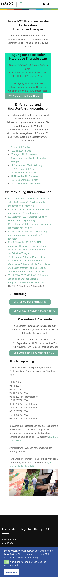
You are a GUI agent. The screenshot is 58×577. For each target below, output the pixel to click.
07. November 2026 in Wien (24, 176)
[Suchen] (48, 4)
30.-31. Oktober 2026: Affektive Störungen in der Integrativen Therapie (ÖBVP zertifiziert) (28, 235)
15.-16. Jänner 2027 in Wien (24, 180)
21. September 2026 (18, 209)
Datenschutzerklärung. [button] (27, 557)
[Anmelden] (44, 4)
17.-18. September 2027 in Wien (26, 183)
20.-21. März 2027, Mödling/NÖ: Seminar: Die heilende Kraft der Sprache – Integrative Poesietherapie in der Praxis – (28, 279)
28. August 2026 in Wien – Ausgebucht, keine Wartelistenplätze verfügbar (28, 158)
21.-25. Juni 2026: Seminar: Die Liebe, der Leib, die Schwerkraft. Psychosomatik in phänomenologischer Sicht (28, 202)
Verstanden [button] (11, 572)
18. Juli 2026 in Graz (21, 150)
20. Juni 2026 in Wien (21, 147)
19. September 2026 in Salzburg (26, 165)
